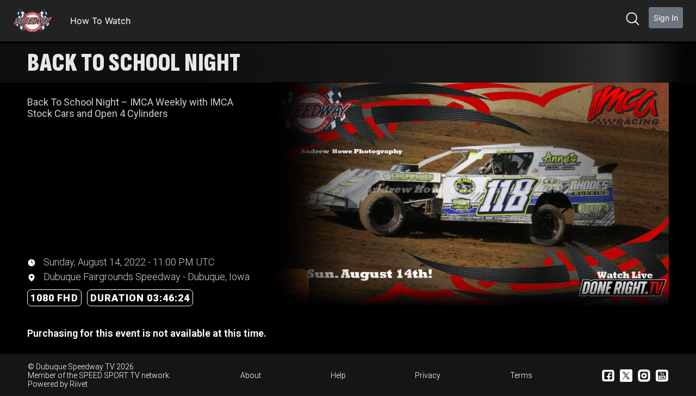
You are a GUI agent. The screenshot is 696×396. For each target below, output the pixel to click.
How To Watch (100, 20)
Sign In (666, 17)
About (250, 375)
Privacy (427, 375)
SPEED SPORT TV (109, 375)
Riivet (79, 384)
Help (338, 375)
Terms (521, 375)
